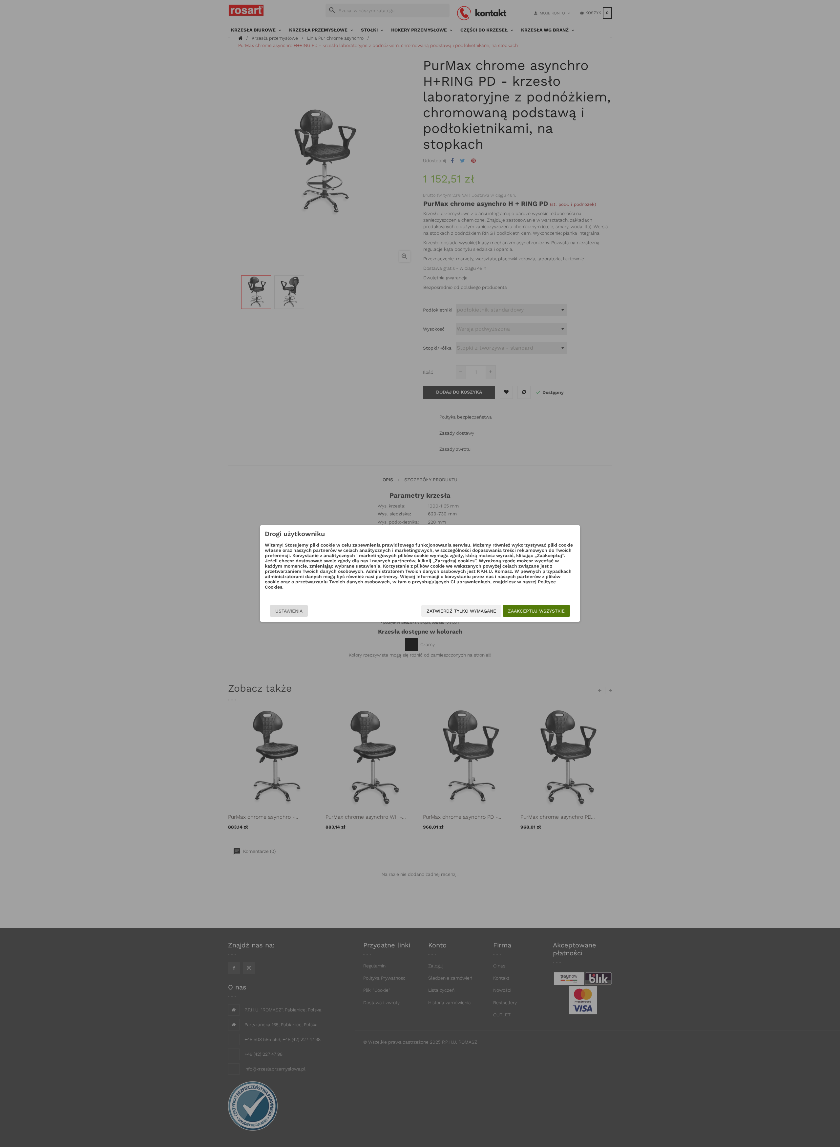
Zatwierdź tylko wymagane (461, 611)
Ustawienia (289, 611)
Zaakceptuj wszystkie (536, 611)
